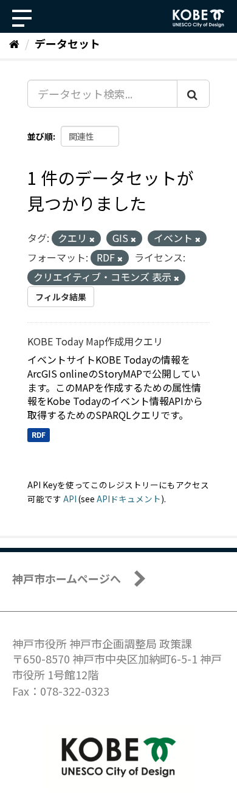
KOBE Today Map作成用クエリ (95, 341)
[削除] (92, 239)
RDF (39, 434)
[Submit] (193, 94)
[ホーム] (14, 43)
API (70, 499)
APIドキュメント (129, 499)
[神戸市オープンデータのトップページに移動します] (199, 18)
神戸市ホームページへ (66, 578)
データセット (67, 43)
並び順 (40, 136)
